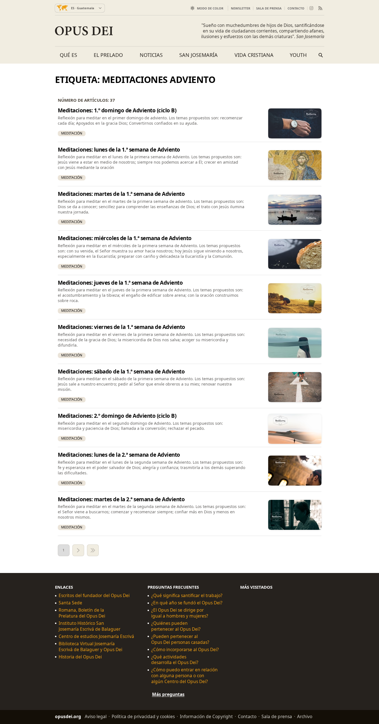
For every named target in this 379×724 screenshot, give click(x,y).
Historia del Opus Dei (80, 657)
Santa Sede (70, 603)
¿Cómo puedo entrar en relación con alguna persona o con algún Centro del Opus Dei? (184, 675)
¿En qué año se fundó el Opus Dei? (186, 603)
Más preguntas (168, 694)
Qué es (68, 55)
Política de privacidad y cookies (143, 716)
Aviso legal (96, 716)
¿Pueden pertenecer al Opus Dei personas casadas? (180, 639)
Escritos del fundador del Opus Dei (94, 595)
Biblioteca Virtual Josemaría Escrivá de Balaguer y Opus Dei (90, 647)
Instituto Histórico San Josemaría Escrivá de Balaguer (89, 626)
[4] (93, 550)
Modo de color (210, 8)
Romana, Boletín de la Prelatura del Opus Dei (82, 613)
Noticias (151, 55)
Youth (298, 55)
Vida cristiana (254, 55)
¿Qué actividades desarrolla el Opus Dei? (174, 660)
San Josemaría (198, 55)
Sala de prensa (269, 8)
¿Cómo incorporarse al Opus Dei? (185, 650)
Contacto (296, 8)
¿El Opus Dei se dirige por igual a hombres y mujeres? (179, 613)
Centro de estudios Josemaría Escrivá (96, 636)
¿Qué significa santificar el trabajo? (186, 595)
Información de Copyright (206, 716)
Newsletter (240, 8)
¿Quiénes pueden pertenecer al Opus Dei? (176, 626)
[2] (78, 550)
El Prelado (108, 55)
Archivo (304, 716)
